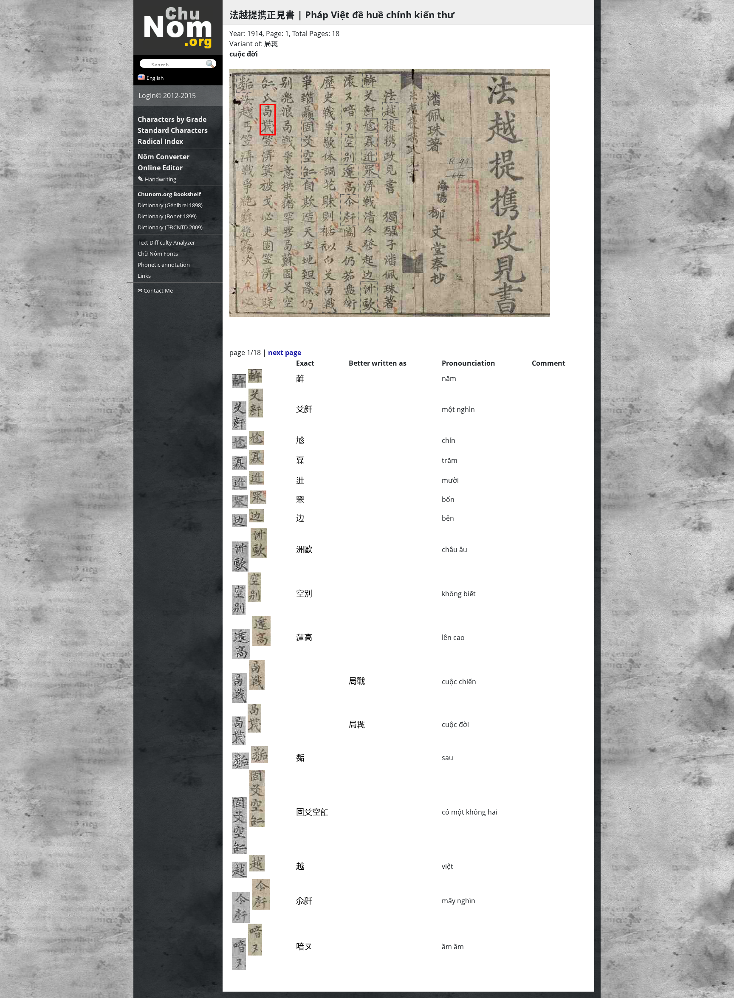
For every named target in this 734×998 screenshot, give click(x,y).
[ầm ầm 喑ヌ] (349, 118)
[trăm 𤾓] (369, 141)
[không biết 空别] (349, 149)
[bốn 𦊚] (370, 170)
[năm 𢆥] (370, 80)
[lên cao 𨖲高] (349, 179)
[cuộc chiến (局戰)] (330, 297)
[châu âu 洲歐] (369, 297)
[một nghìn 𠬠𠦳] (369, 103)
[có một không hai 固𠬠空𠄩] (309, 149)
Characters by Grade (172, 119)
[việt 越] (390, 111)
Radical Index (160, 141)
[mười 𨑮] (368, 157)
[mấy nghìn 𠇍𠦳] (350, 210)
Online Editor (160, 167)
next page (284, 352)
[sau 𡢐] (245, 84)
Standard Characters (173, 130)
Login (147, 95)
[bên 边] (368, 274)
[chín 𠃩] (369, 125)
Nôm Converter (163, 156)
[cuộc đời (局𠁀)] (267, 119)
